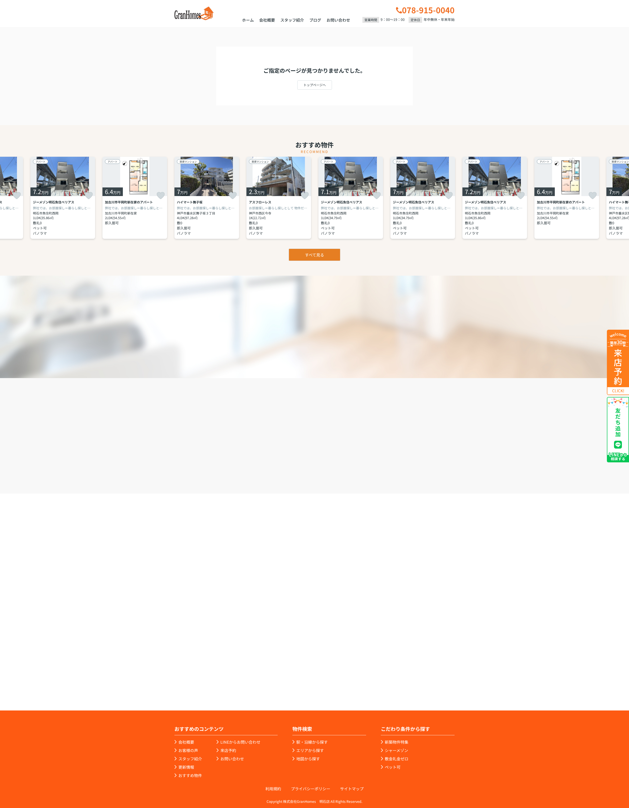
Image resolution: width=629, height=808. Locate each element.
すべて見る (314, 255)
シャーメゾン (396, 750)
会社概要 (267, 20)
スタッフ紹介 (292, 20)
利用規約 (273, 789)
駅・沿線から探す (312, 742)
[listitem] (207, 198)
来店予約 (328, 465)
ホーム (248, 20)
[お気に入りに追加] (17, 195)
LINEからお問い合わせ (470, 465)
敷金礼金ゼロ (396, 759)
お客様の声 (188, 750)
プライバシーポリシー (310, 789)
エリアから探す (310, 750)
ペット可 (392, 767)
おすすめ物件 (190, 775)
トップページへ (314, 85)
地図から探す (308, 759)
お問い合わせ (338, 20)
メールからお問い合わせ (399, 465)
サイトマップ (352, 789)
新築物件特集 (396, 742)
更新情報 (186, 767)
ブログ (315, 20)
